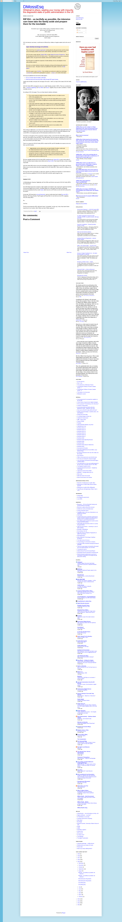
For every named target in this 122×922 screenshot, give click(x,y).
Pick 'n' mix (79, 383)
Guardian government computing (84, 818)
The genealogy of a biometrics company (86, 541)
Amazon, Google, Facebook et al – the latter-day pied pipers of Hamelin (87, 254)
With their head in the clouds (83, 475)
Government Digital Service (84, 621)
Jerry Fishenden (79, 376)
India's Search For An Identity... (84, 636)
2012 (79, 902)
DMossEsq (33, 6)
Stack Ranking (80, 753)
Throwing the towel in (82, 549)
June (80, 888)
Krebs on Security (81, 666)
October (81, 867)
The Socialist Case (87, 337)
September (81, 869)
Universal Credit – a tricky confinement (85, 269)
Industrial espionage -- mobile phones (85, 843)
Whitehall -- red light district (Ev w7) (85, 472)
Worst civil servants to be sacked (84, 477)
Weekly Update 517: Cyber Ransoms (85, 771)
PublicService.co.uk (81, 426)
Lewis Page (81, 321)
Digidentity (33, 87)
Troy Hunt (79, 769)
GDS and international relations (84, 231)
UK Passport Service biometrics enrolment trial (87, 552)
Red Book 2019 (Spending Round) (85, 439)
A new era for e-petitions (82, 690)
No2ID (78, 826)
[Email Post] (39, 211)
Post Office (40, 87)
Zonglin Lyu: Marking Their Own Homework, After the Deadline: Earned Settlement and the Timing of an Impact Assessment (86, 776)
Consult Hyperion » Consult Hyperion (86, 596)
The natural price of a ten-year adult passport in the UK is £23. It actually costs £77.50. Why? (88, 464)
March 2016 (51, 161)
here (95, 184)
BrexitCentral (80, 574)
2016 (79, 859)
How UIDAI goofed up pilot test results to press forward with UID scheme (87, 521)
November (81, 865)
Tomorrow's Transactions (83, 757)
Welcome (79, 748)
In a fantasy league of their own (84, 416)
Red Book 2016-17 (81, 436)
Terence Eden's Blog (82, 734)
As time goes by (80, 381)
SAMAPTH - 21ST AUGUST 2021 (84, 718)
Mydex (42, 189)
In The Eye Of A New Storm (83, 631)
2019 (79, 853)
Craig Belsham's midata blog (84, 601)
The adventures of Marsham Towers (85, 384)
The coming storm (81, 628)
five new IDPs (64, 194)
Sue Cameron (80, 455)
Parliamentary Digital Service (84, 688)
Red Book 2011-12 (81, 427)
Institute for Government (82, 417)
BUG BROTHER (81, 579)
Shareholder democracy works (83, 606)
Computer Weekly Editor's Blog (84, 590)
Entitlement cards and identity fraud (85, 508)
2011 (79, 904)
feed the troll (79, 19)
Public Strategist (81, 710)
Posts (79, 30)
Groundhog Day (82, 882)
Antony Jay (78, 353)
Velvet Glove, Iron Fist (82, 785)
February (81, 896)
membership (29, 72)
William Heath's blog (82, 807)
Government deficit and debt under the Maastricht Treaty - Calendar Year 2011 (86, 408)
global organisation (41, 50)
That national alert (81, 787)
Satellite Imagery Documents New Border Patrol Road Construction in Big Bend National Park (86, 564)
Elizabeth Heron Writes (82, 609)
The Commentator (81, 739)
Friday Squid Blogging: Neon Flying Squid (85, 723)
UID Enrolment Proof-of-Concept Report (86, 550)
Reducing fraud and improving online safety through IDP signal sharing (42, 79)
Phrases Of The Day (81, 632)
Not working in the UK (82, 531)
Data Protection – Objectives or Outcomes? (86, 695)
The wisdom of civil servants (83, 392)
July (80, 887)
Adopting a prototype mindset (83, 700)
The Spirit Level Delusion (83, 747)
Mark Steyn (79, 820)
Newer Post (26, 252)
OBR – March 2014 (81, 419)
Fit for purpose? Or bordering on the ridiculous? (88, 403)
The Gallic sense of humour (83, 540)
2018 (79, 855)
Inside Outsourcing (82, 640)
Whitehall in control (81, 393)
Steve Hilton (78, 363)
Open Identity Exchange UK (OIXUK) (37, 47)
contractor (90, 173)
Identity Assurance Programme (57, 54)
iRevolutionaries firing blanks (84, 878)
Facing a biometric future (82, 510)
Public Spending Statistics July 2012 (85, 424)
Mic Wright (79, 821)
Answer (77, 160)
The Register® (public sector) (83, 466)
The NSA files (80, 836)
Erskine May (80, 495)
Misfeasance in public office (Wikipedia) (86, 487)
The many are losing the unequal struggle (86, 458)
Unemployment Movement (83, 781)
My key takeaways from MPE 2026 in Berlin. (86, 597)
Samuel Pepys (79, 320)
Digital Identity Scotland (83, 603)
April (80, 892)
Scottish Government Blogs (84, 726)
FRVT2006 (79, 515)
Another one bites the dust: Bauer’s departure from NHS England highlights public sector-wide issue (87, 706)
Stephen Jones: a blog (82, 730)
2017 (79, 857)
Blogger (63, 912)
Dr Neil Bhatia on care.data (83, 816)
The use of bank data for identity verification (36, 77)
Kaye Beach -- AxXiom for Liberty (85, 660)
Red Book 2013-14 (81, 431)
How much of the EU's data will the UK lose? (87, 410)
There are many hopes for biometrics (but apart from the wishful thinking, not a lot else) (87, 547)
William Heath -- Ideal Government (85, 796)
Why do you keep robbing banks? (84, 848)
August (80, 870)
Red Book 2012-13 (81, 429)
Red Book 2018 (80, 438)
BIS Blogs (79, 569)
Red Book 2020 (80, 441)
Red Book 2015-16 (81, 434)
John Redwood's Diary (82, 655)
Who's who (79, 474)
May (80, 890)
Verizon (47, 87)
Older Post (69, 252)
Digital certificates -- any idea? (84, 815)
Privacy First (80, 831)
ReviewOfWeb (84, 203)
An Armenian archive (81, 731)
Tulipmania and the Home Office (84, 470)
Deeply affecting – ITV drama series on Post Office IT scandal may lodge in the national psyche (86, 765)
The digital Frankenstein (82, 838)
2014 (79, 898)
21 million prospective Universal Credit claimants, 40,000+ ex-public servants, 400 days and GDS (88, 217)
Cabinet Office (44, 54)
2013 (79, 900)
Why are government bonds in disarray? (85, 656)
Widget (77, 203)
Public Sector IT (81, 703)
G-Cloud (79, 615)
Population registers (81, 829)
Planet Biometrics (81, 535)
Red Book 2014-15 (81, 433)
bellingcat (79, 562)
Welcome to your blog (81, 782)
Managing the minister (82, 275)
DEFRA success (86, 184)
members (39, 71)
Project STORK (80, 421)
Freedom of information (82, 405)
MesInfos (79, 676)
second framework (41, 194)
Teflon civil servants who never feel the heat (87, 457)
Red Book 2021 (80, 443)
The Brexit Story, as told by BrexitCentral (85, 576)
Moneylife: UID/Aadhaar (82, 529)
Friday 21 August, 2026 (82, 672)
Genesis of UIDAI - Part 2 (82, 637)
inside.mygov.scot (81, 645)
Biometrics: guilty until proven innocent (85, 507)
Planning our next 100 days (83, 646)
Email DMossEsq (80, 17)
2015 (79, 861)
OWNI (78, 828)
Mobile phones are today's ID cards (85, 845)
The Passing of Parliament (89, 295)
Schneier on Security (82, 722)
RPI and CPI (80, 833)
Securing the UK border (82, 448)
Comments (80, 32)
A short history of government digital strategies (87, 402)
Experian (29, 87)
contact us (53, 72)
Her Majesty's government (83, 497)
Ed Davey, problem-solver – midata (85, 261)
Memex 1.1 (80, 671)
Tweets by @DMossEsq (81, 81)
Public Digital (80, 699)
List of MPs (79, 498)
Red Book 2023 (80, 446)
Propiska (79, 423)
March (80, 894)
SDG (80, 296)
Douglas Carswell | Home (83, 605)
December (81, 863)
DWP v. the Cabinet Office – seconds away (86, 245)
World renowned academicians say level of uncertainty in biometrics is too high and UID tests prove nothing (87, 555)
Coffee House (80, 585)
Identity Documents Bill (82, 414)
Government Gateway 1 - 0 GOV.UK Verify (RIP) (88, 209)
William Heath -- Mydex (82, 801)
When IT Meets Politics (82, 790)
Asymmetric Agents (81, 735)
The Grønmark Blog (82, 741)
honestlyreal (80, 627)
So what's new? (80, 834)
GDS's (80, 184)
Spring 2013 (56, 159)
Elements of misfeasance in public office (86, 482)
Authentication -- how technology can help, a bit (87, 813)
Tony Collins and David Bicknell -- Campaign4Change (85, 762)
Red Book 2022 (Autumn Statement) (85, 444)
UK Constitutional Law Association (85, 774)
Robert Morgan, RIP (81, 642)
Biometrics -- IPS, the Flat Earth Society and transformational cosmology (87, 505)
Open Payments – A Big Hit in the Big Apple (86, 758)
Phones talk (79, 846)
